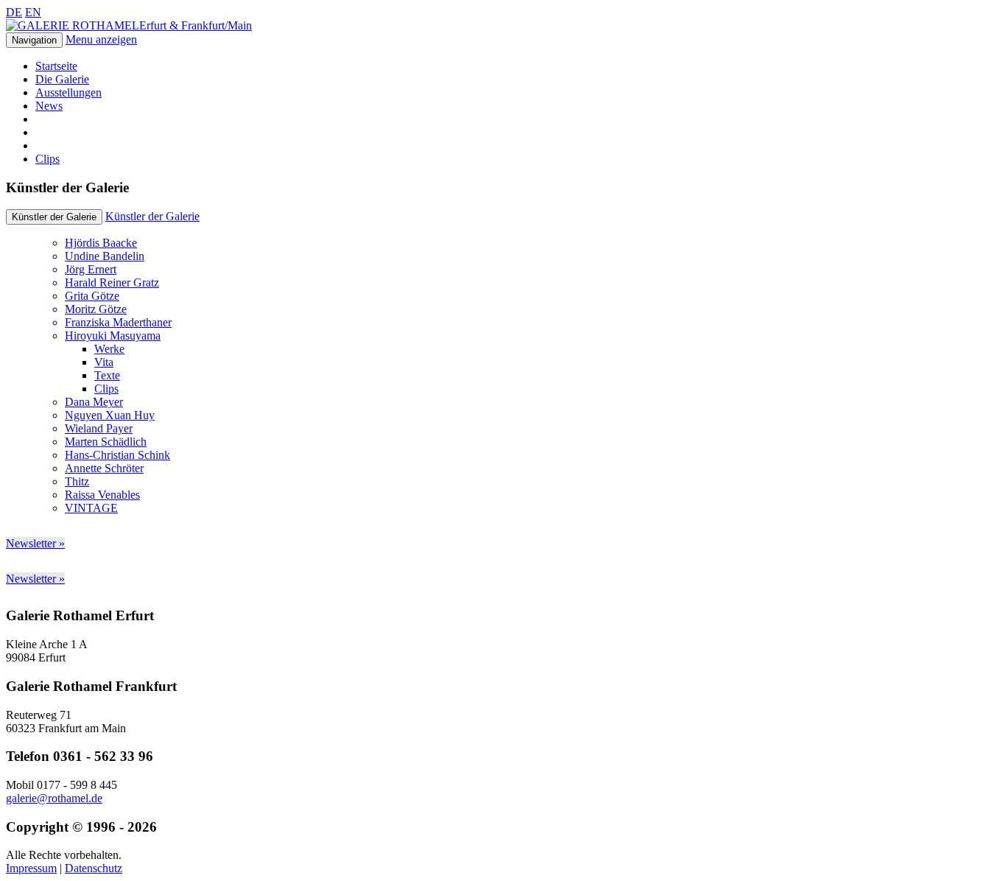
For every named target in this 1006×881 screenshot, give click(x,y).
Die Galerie (62, 79)
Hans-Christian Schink (117, 455)
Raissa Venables (102, 494)
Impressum (31, 868)
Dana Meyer (94, 402)
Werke (109, 349)
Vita (103, 362)
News (49, 105)
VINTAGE (91, 508)
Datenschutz (93, 868)
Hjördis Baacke (101, 242)
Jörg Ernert (90, 269)
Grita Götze (92, 295)
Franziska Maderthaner (118, 322)
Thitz (77, 481)
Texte (107, 375)
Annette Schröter (104, 468)
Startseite (56, 66)
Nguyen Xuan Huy (110, 415)
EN (33, 12)
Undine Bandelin (104, 256)
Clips (47, 158)
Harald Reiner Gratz (112, 282)
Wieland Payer (99, 428)
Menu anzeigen (101, 39)
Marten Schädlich (106, 441)
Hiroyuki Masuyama (113, 335)
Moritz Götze (96, 309)
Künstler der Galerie (152, 216)
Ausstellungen (68, 92)
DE (14, 12)
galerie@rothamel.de (54, 798)
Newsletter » (35, 543)
